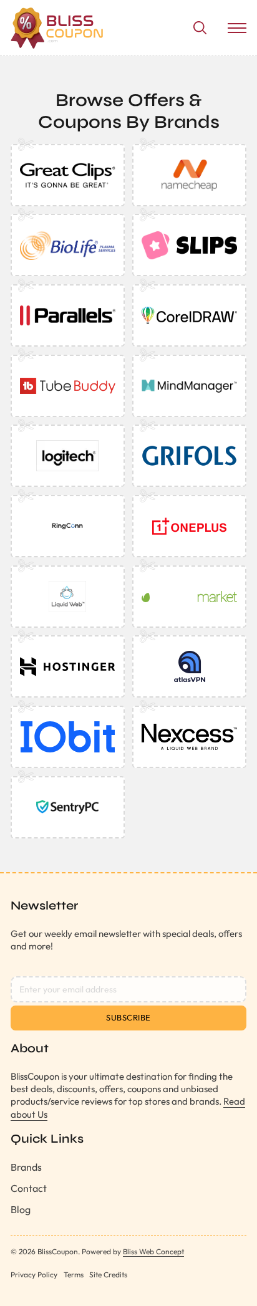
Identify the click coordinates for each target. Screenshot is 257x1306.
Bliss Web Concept (153, 1251)
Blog (21, 1209)
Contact (29, 1188)
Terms (74, 1274)
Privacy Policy (34, 1274)
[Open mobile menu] (237, 28)
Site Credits (108, 1274)
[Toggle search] (199, 28)
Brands (26, 1167)
